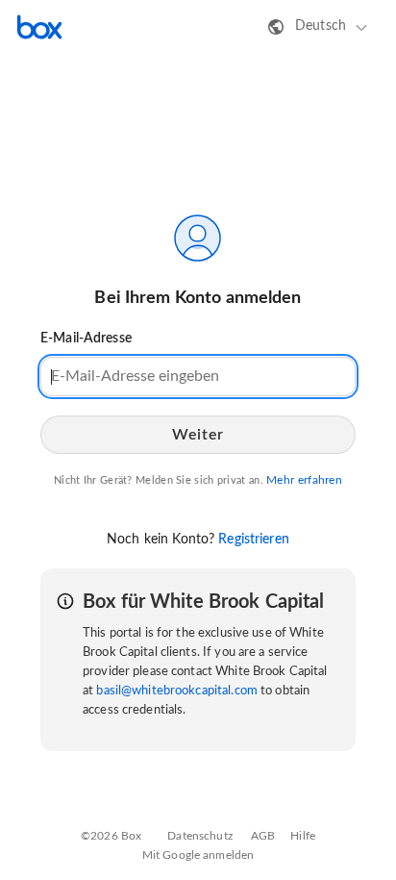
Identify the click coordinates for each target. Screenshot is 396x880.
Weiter (197, 434)
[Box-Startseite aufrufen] (39, 26)
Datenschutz (199, 836)
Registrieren (253, 539)
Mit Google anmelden (198, 855)
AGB (263, 836)
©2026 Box (111, 836)
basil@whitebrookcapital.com (177, 691)
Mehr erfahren (304, 480)
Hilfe (302, 836)
